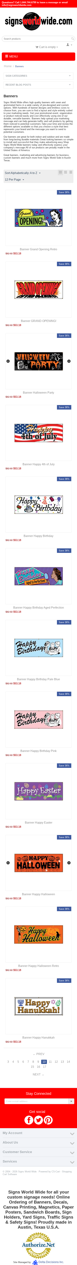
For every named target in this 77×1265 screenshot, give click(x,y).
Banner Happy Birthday (38, 535)
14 (68, 1061)
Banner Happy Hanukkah (38, 1037)
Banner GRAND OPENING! (38, 320)
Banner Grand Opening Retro (38, 249)
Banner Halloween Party (38, 392)
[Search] (72, 39)
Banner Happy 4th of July (39, 464)
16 (38, 1066)
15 (32, 1066)
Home (8, 66)
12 (56, 1061)
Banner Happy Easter (38, 822)
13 (62, 1061)
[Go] (71, 1101)
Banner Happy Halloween (38, 894)
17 (44, 1066)
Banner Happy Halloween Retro (38, 965)
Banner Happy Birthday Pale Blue (38, 679)
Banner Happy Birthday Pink (38, 750)
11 (50, 1061)
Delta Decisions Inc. (51, 1262)
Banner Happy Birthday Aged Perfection (38, 607)
